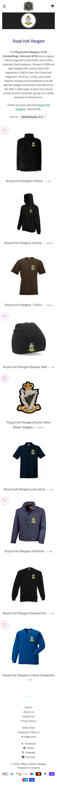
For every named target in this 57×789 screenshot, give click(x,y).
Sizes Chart (28, 727)
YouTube (30, 757)
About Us (28, 712)
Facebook (30, 743)
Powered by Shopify (28, 767)
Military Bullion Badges (33, 764)
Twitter (30, 748)
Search (28, 707)
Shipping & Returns (28, 732)
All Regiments (28, 736)
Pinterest (30, 752)
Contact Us (28, 716)
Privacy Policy (28, 721)
